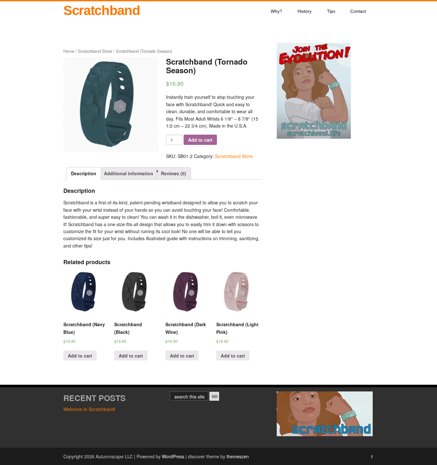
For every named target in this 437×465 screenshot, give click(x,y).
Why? (276, 11)
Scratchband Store (95, 51)
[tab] (83, 173)
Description (83, 173)
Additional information (128, 173)
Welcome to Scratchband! (89, 409)
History (305, 11)
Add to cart (200, 140)
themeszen (237, 456)
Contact (358, 11)
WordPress (173, 456)
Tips (331, 11)
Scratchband (101, 10)
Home (68, 51)
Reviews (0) (173, 173)
